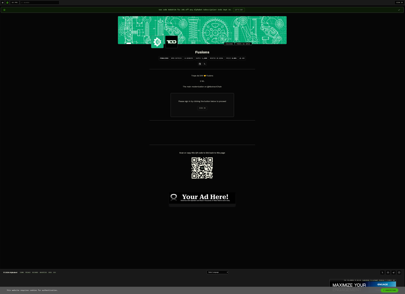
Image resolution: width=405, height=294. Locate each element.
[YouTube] (399, 272)
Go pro (15, 2)
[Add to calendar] (200, 64)
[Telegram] (394, 272)
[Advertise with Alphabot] (202, 197)
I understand (389, 290)
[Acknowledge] (399, 10)
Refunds (35, 272)
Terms (22, 272)
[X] (205, 64)
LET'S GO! (239, 10)
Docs (50, 272)
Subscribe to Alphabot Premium (373, 280)
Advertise (43, 272)
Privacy (28, 272)
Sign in (399, 2)
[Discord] (388, 272)
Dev (54, 272)
